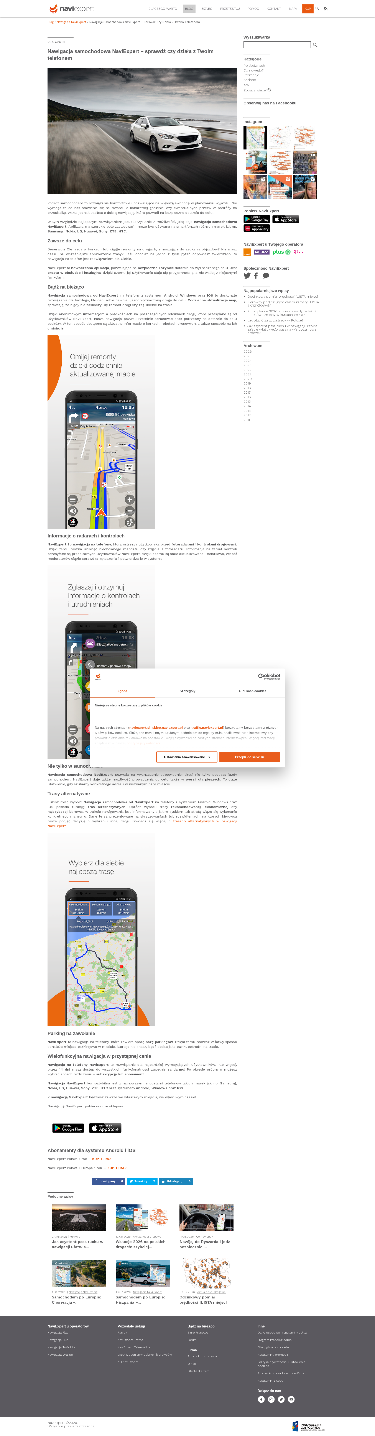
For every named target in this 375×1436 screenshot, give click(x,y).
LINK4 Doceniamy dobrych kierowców (145, 1354)
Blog (189, 9)
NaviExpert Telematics (134, 1347)
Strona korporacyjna (202, 1356)
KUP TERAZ (102, 1159)
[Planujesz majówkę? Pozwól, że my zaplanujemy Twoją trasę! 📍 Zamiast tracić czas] (255, 162)
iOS (246, 85)
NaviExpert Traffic (130, 1340)
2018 (247, 388)
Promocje (251, 75)
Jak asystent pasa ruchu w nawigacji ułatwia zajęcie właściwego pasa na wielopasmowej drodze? (282, 329)
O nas (192, 1363)
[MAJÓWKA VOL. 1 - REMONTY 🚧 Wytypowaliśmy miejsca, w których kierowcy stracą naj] (280, 162)
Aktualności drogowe (147, 1236)
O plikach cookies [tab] (252, 691)
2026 (247, 351)
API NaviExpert (128, 1362)
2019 (247, 383)
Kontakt (274, 9)
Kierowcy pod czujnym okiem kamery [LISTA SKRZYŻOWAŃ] (283, 303)
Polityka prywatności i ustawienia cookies (281, 1364)
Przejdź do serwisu (249, 757)
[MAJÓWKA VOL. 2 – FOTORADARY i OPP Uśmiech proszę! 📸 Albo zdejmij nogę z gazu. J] (305, 137)
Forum (192, 1340)
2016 (247, 397)
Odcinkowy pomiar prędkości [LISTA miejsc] (282, 296)
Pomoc (253, 9)
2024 (247, 360)
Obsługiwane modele (273, 1347)
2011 (246, 420)
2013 (247, 410)
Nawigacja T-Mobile (62, 1347)
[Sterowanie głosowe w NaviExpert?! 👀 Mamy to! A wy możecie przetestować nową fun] (255, 137)
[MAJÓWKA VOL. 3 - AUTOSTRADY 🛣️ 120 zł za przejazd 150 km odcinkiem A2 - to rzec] (280, 137)
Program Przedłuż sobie (275, 1340)
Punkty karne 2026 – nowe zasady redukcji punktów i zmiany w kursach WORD (281, 313)
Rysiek (122, 1332)
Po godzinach (254, 65)
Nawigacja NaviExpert (71, 22)
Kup (308, 9)
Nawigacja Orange (60, 1354)
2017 (247, 392)
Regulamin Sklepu (270, 1380)
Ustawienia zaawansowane (184, 757)
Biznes (206, 9)
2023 (247, 365)
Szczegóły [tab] (188, 691)
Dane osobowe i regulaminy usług (282, 1332)
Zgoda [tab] (122, 691)
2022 (247, 370)
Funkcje (75, 1236)
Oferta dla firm (198, 1371)
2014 (247, 406)
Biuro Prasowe (198, 1332)
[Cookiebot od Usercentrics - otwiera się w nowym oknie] (261, 676)
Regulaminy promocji (273, 1354)
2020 (247, 379)
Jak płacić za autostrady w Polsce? (275, 320)
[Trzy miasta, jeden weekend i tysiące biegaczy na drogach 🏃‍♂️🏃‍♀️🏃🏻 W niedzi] (280, 187)
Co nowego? (204, 1236)
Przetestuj (230, 9)
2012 (247, 415)
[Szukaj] (315, 45)
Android (249, 80)
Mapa (293, 9)
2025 (247, 356)
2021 (247, 374)
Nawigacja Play (58, 1332)
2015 (247, 401)
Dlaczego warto (162, 9)
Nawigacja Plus (58, 1340)
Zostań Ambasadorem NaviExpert (282, 1373)
